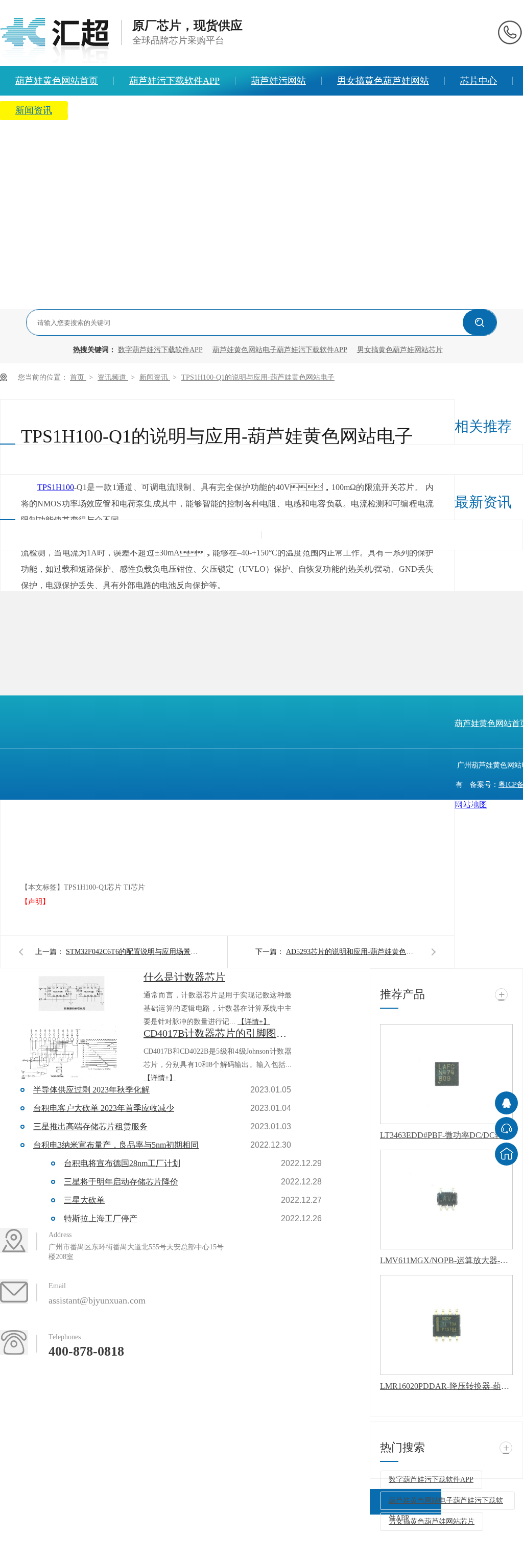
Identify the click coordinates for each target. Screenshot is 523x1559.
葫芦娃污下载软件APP (174, 81)
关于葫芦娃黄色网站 (124, 110)
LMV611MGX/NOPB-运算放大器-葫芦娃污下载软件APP (446, 1260)
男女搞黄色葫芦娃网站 (383, 81)
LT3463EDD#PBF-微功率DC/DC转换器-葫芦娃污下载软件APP (446, 1135)
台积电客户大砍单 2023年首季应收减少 (103, 1108)
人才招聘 (215, 110)
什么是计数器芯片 (184, 977)
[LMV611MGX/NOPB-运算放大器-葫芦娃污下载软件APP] (446, 1199)
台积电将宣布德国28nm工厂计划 (122, 1163)
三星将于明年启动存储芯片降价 (121, 1181)
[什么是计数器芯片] (71, 996)
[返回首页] (506, 1154)
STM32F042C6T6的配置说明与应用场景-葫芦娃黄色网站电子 (132, 952)
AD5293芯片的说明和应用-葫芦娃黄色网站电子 (352, 952)
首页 (78, 377)
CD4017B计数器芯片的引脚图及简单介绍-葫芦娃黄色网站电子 (218, 1033)
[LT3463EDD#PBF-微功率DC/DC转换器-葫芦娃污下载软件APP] (446, 1074)
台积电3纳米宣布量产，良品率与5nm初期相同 (116, 1145)
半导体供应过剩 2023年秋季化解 (91, 1089)
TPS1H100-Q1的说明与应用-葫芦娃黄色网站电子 (258, 377)
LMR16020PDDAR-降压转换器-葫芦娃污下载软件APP (446, 1386)
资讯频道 (113, 377)
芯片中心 (478, 81)
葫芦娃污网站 (278, 81)
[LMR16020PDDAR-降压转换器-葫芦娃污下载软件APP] (446, 1325)
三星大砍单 (84, 1200)
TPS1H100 (55, 487)
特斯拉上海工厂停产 (100, 1218)
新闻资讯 (154, 377)
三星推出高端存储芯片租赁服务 (90, 1126)
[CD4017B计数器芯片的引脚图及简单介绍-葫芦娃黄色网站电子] (71, 1053)
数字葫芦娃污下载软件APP (160, 350)
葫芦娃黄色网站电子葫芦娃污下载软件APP (279, 350)
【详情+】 (253, 1022)
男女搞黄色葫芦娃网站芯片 (400, 350)
